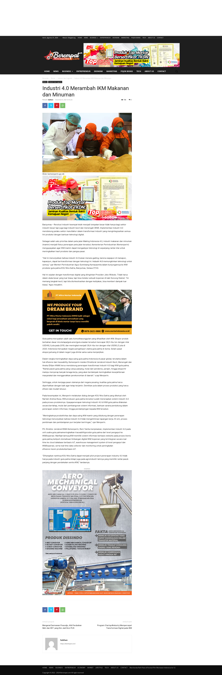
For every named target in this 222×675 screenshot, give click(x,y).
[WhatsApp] (62, 105)
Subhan (50, 100)
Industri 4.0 (97, 261)
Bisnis (53, 78)
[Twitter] (50, 105)
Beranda (45, 78)
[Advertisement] (111, 18)
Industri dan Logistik (65, 78)
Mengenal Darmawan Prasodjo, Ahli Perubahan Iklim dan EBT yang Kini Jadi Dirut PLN (62, 626)
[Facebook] (45, 105)
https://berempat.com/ (68, 644)
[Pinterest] (56, 105)
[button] (176, 71)
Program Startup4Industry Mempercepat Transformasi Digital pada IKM (114, 626)
